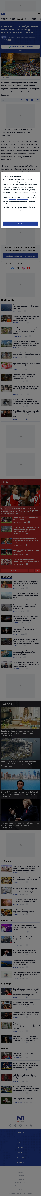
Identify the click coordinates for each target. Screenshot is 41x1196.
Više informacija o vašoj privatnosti (18, 199)
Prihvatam (20, 223)
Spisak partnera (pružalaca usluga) (13, 212)
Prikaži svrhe (30, 218)
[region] (20, 200)
